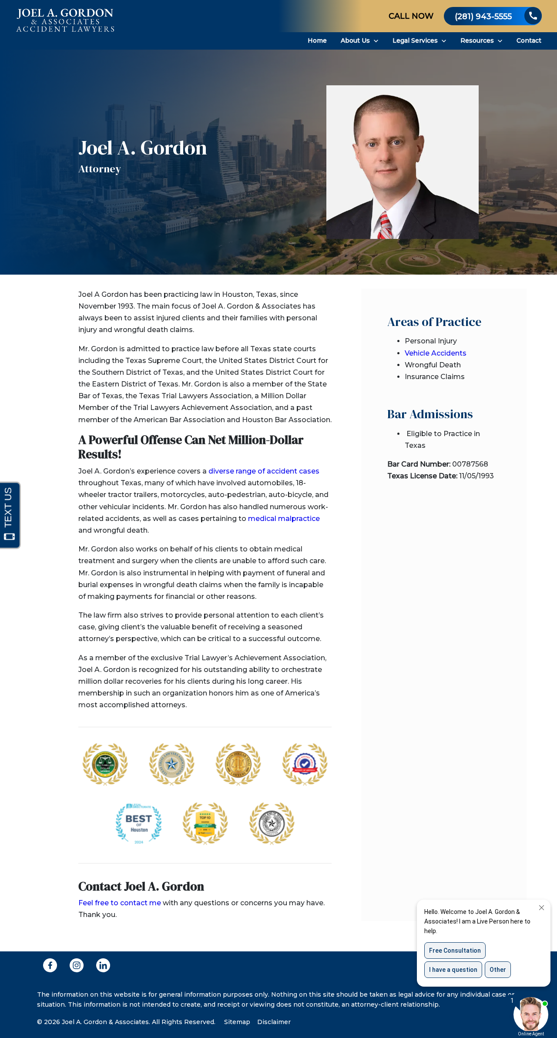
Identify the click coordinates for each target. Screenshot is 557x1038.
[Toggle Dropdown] (376, 41)
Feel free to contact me (119, 903)
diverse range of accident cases (263, 471)
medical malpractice (284, 518)
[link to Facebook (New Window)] (50, 965)
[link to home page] (65, 25)
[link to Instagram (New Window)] (77, 965)
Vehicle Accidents (435, 353)
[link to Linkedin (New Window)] (103, 965)
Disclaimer (274, 1022)
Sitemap (237, 1022)
